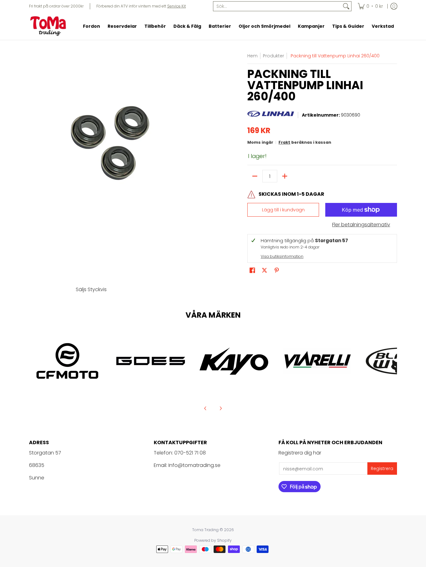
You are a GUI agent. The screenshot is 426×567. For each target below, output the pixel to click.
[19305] (150, 361)
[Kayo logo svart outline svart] (233, 361)
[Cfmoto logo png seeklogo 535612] (67, 361)
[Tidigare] (205, 408)
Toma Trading (205, 529)
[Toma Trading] (49, 26)
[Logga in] (394, 6)
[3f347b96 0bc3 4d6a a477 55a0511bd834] (317, 361)
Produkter (273, 56)
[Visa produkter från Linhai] (270, 115)
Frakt (284, 142)
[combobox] (277, 6)
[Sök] (346, 6)
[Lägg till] (284, 176)
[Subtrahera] (254, 176)
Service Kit (176, 6)
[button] (252, 270)
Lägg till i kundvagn (283, 210)
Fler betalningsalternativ (361, 225)
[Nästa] (220, 408)
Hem (252, 56)
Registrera (382, 468)
